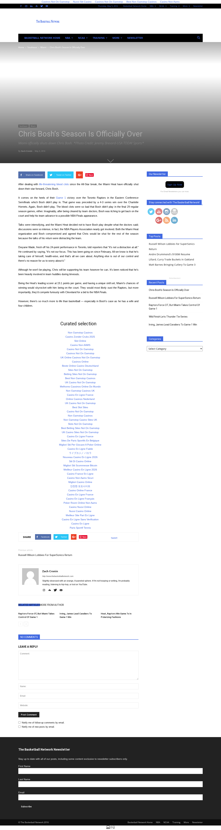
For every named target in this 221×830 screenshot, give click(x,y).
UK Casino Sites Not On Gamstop (80, 432)
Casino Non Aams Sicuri (80, 478)
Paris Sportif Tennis (80, 527)
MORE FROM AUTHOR (52, 605)
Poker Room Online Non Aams (80, 502)
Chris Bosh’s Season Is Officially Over (169, 290)
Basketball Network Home (134, 6)
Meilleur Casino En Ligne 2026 (80, 469)
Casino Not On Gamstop (80, 349)
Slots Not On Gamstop (80, 424)
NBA (151, 6)
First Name (24, 766)
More (185, 6)
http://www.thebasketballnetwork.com (57, 576)
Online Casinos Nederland (80, 399)
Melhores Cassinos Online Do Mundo (80, 386)
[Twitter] (41, 6)
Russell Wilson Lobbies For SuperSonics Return (45, 555)
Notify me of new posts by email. (38, 726)
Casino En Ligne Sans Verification (80, 519)
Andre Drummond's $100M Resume (169, 254)
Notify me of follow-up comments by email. (43, 722)
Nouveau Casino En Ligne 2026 (80, 457)
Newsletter (198, 6)
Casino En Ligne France (80, 394)
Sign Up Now (174, 184)
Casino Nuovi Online (80, 507)
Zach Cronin (26, 151)
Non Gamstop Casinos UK (80, 390)
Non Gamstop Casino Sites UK (80, 419)
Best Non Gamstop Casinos (80, 378)
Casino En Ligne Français (80, 498)
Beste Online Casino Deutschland (80, 365)
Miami (33, 126)
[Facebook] (20, 6)
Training (173, 6)
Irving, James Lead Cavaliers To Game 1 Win (173, 324)
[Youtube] (46, 6)
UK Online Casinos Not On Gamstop (80, 357)
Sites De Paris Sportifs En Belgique (80, 440)
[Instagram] (26, 6)
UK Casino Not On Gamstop (80, 382)
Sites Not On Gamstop (80, 370)
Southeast (23, 126)
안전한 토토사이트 (80, 486)
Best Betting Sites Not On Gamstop (80, 428)
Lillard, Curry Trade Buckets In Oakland (171, 259)
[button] (198, 38)
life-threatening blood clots (54, 184)
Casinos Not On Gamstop (80, 353)
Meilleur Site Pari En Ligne (80, 515)
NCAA (161, 6)
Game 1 (61, 197)
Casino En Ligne (80, 523)
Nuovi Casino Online (80, 511)
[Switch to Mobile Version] (110, 828)
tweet (114, 537)
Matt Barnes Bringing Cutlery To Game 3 (172, 264)
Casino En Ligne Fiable (80, 448)
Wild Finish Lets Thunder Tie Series (168, 316)
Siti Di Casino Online (80, 461)
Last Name (24, 779)
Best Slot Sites (80, 407)
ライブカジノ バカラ (80, 453)
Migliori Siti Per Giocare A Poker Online (80, 444)
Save (91, 175)
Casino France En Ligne (80, 473)
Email (21, 792)
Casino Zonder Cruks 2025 (80, 336)
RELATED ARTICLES (29, 605)
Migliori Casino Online (80, 482)
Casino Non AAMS (80, 345)
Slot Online (80, 340)
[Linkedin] (31, 6)
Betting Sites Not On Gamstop (80, 374)
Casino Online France (80, 490)
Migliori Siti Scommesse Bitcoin (80, 465)
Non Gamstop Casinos (80, 332)
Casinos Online (80, 361)
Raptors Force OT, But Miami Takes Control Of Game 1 (174, 307)
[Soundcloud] (36, 6)
